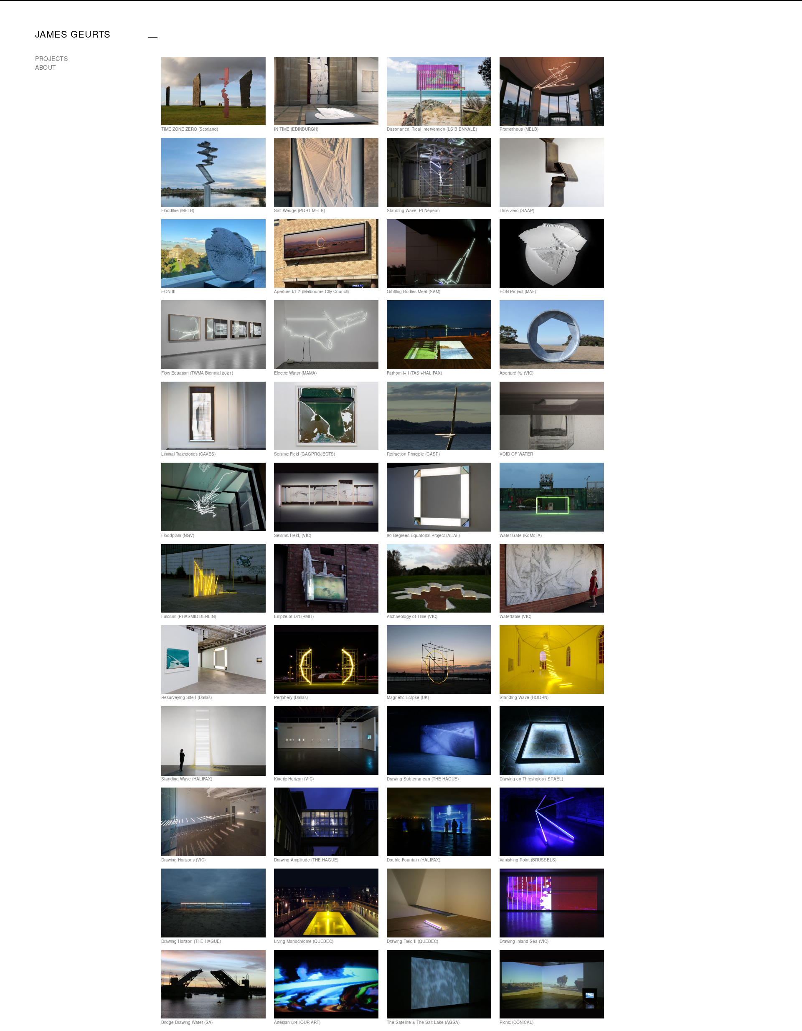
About (45, 67)
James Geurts (73, 33)
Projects (51, 58)
